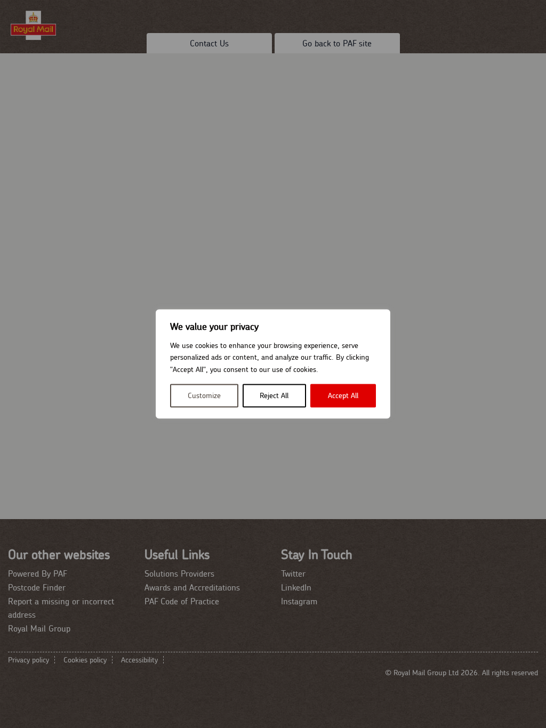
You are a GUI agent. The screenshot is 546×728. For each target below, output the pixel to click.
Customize (204, 396)
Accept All (343, 396)
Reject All (274, 396)
